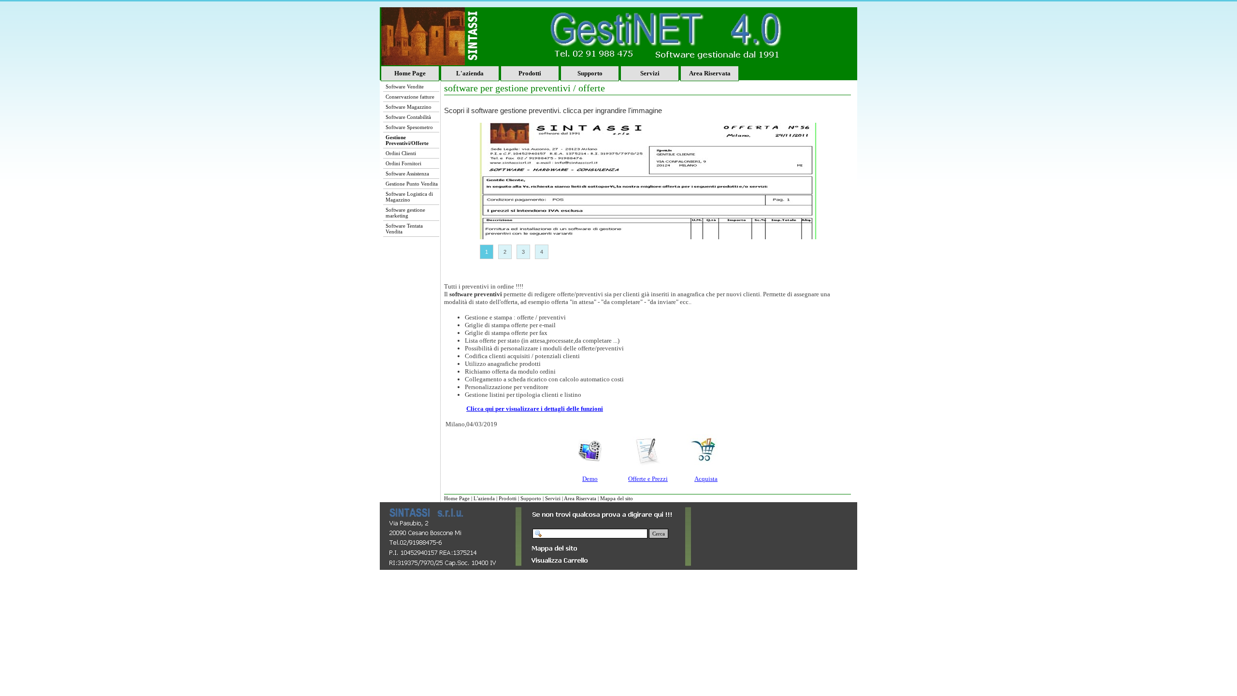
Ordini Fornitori (403, 163)
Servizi (650, 73)
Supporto (590, 73)
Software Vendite (405, 86)
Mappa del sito (616, 498)
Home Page (410, 73)
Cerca (658, 533)
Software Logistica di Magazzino (409, 197)
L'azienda (470, 73)
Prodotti (529, 73)
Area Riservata (710, 73)
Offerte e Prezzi (648, 478)
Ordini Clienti (401, 153)
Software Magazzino (409, 107)
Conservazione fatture (410, 97)
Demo (590, 478)
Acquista (706, 478)
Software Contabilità (408, 117)
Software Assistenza (407, 173)
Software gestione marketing (405, 212)
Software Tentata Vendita (404, 228)
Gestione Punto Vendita (412, 184)
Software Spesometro (409, 127)
